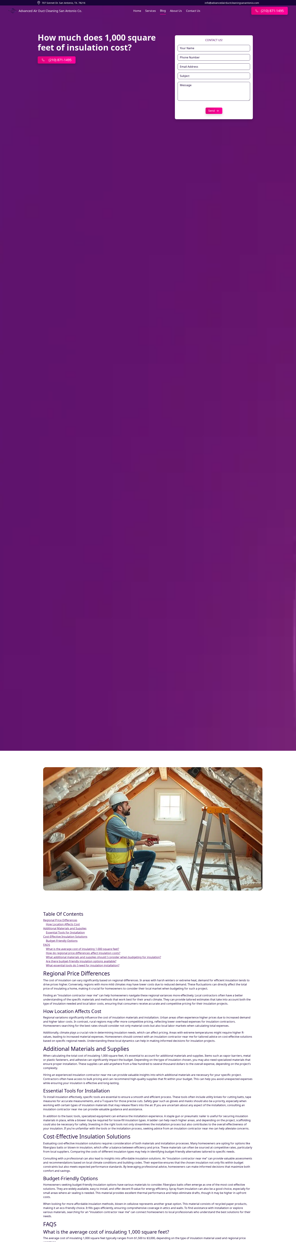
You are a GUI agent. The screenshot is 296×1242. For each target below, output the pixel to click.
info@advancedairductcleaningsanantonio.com (232, 2)
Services (150, 11)
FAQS (46, 945)
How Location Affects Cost (63, 924)
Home (137, 11)
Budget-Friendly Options (62, 941)
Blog (163, 11)
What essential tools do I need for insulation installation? (82, 965)
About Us (176, 11)
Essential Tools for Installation (65, 932)
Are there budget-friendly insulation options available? (81, 961)
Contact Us (193, 11)
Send (211, 111)
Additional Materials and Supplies (65, 928)
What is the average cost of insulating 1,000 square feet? (82, 949)
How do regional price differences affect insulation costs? (83, 953)
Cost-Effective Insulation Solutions (65, 936)
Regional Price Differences (60, 920)
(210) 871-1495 (60, 60)
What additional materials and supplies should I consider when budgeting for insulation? (103, 957)
